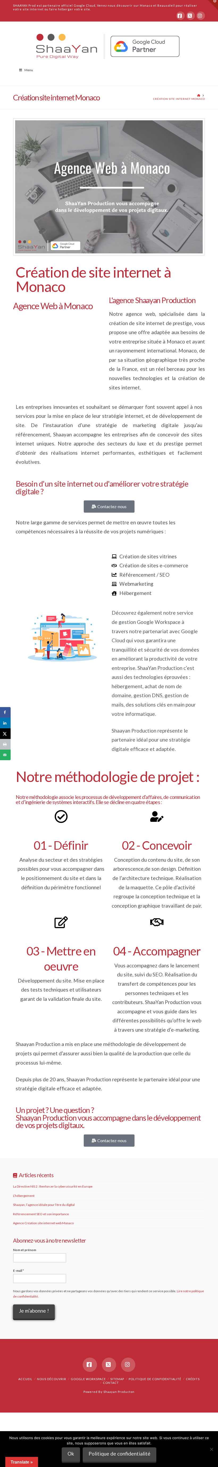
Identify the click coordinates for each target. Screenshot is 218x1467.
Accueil (25, 1379)
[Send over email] (5, 755)
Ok (71, 1454)
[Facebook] (180, 15)
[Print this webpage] (5, 744)
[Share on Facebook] (5, 712)
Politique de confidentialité (155, 1379)
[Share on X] (5, 733)
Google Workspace (88, 1379)
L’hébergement (24, 1196)
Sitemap (117, 1379)
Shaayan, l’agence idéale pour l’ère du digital (44, 1205)
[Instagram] (200, 15)
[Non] (211, 1449)
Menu (28, 70)
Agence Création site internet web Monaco (43, 1223)
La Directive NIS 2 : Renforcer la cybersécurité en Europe (53, 1186)
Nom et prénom (24, 1250)
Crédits (193, 1379)
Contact (111, 1382)
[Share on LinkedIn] (5, 723)
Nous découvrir (51, 1379)
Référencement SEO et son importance (41, 1214)
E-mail (18, 1271)
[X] (190, 15)
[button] (213, 5)
